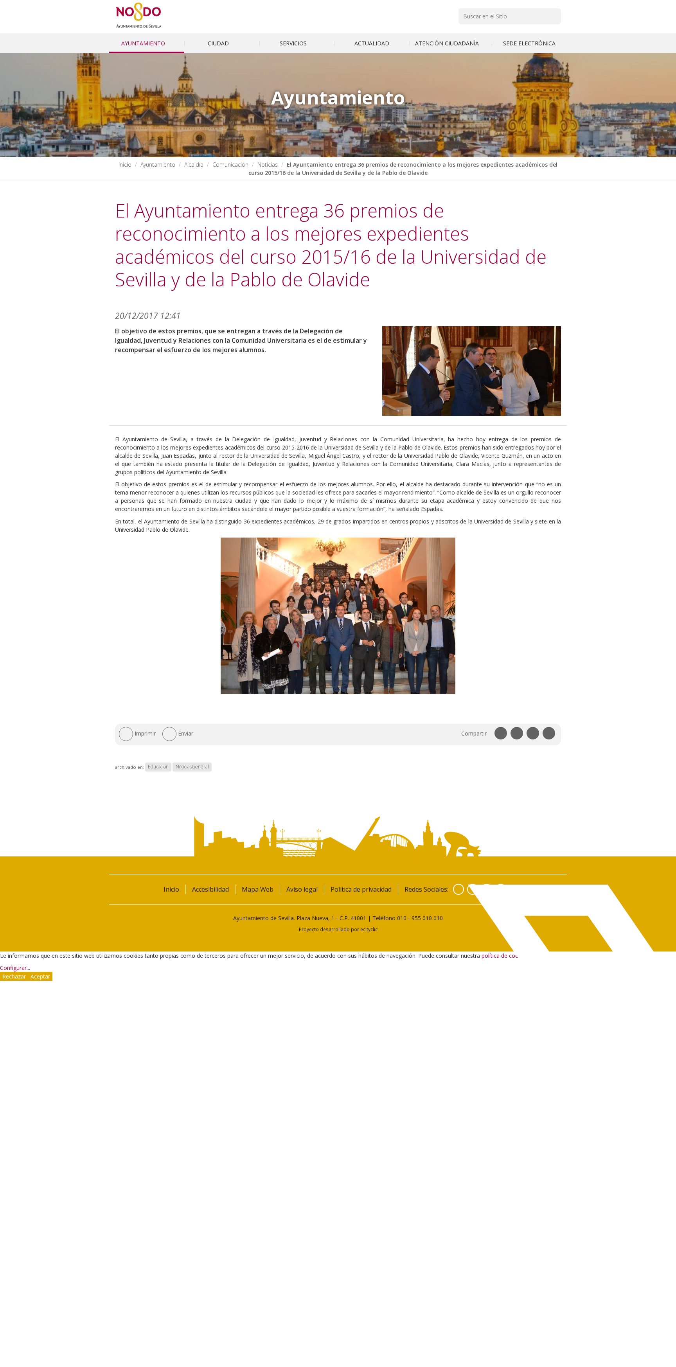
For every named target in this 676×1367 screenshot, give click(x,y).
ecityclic (369, 929)
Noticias (267, 164)
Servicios (294, 43)
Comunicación (230, 164)
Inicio (125, 164)
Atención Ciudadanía (447, 43)
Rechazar (14, 976)
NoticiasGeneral (192, 767)
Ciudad (219, 43)
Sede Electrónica (529, 43)
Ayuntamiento (144, 43)
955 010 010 (427, 918)
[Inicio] (138, 27)
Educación (158, 767)
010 (401, 918)
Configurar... (15, 967)
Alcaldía (193, 164)
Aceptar (40, 976)
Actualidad (371, 43)
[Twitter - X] (472, 889)
